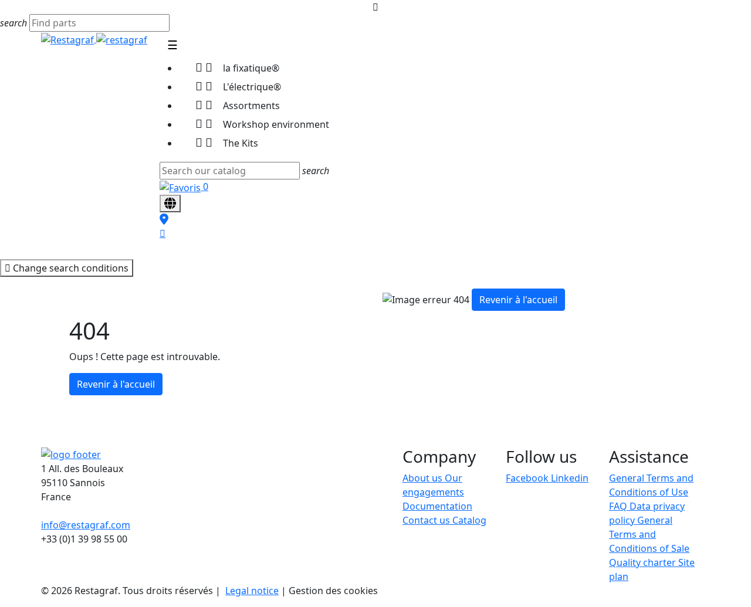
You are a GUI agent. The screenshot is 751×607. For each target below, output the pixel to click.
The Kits (226, 142)
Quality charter (643, 562)
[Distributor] (164, 219)
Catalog (469, 520)
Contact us (427, 520)
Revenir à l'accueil (116, 384)
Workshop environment (262, 123)
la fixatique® (237, 67)
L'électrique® (238, 86)
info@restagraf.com (85, 524)
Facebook (528, 478)
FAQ (619, 506)
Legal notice (252, 590)
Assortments (237, 105)
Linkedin (569, 478)
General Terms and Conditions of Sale (649, 534)
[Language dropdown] (170, 203)
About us (423, 478)
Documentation (437, 506)
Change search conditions (69, 268)
